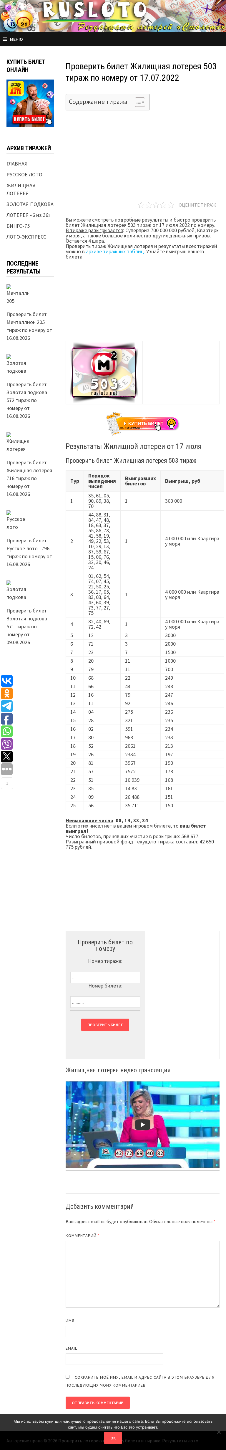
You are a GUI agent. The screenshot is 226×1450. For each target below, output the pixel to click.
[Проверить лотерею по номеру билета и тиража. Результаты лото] (113, 15)
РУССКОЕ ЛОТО (24, 174)
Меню (16, 39)
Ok (113, 1438)
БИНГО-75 (18, 225)
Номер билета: (105, 985)
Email (71, 1348)
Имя (70, 1320)
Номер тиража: (105, 961)
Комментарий (83, 1235)
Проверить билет (105, 1024)
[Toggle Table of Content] (137, 102)
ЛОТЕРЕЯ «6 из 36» (28, 215)
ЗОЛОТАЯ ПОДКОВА (30, 204)
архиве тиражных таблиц (115, 251)
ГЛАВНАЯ (17, 163)
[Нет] (219, 1432)
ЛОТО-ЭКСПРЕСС (26, 236)
